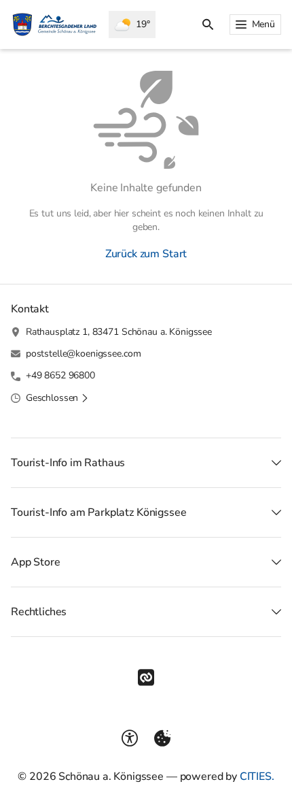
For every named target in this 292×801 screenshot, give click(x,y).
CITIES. (257, 776)
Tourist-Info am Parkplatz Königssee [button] (98, 512)
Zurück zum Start (146, 253)
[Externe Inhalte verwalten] (162, 738)
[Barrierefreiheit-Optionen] (130, 738)
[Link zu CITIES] (146, 678)
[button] (57, 398)
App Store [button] (35, 562)
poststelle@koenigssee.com (83, 353)
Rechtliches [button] (39, 611)
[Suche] (208, 24)
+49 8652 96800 (60, 375)
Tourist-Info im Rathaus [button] (68, 462)
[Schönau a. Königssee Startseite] (54, 24)
